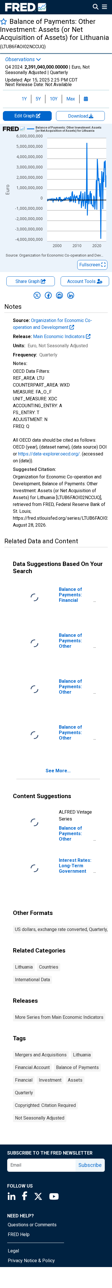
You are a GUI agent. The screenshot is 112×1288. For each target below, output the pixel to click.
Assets (75, 1080)
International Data (32, 979)
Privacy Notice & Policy (31, 1260)
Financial (23, 1080)
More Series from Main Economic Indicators (59, 1017)
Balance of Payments (77, 1067)
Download (78, 116)
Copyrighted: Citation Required (45, 1105)
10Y (53, 99)
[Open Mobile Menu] (104, 7)
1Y (24, 99)
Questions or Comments (32, 1224)
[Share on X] (37, 295)
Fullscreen (90, 264)
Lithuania (24, 967)
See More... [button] (58, 770)
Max (70, 99)
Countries (48, 967)
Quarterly (24, 1092)
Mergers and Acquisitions (41, 1055)
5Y (38, 99)
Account (81, 281)
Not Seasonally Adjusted (39, 1118)
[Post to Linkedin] (70, 295)
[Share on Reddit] (59, 295)
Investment (50, 1080)
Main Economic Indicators (59, 336)
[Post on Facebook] (48, 295)
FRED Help (19, 1234)
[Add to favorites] (3, 21)
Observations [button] (20, 59)
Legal (13, 1251)
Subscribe (90, 1165)
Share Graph (28, 281)
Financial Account (32, 1067)
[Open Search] (96, 7)
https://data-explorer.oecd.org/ (49, 454)
